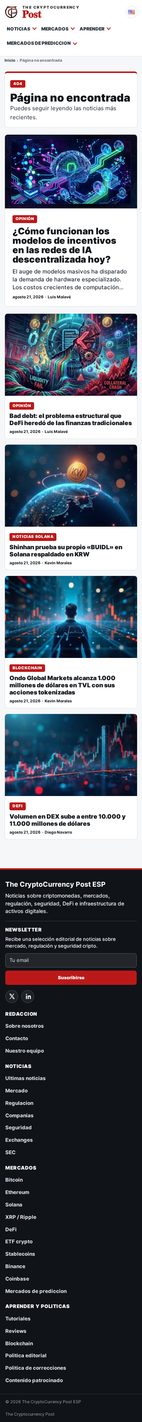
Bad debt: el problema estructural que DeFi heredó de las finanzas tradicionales (70, 419)
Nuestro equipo (24, 1051)
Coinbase (17, 1279)
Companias (19, 1115)
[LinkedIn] (27, 996)
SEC (10, 1152)
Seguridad (18, 1127)
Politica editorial (26, 1355)
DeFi (17, 806)
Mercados (55, 29)
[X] (11, 996)
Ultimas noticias (25, 1078)
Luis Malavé (59, 297)
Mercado (16, 1091)
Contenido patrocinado (34, 1380)
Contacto (16, 1038)
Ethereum (17, 1192)
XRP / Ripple (20, 1217)
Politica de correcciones (35, 1368)
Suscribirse (71, 977)
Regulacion (19, 1103)
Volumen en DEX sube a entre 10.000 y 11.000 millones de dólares (67, 820)
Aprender (92, 29)
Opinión (25, 218)
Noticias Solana (32, 536)
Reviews (16, 1331)
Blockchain (27, 667)
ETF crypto (19, 1241)
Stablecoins (20, 1254)
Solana (13, 1205)
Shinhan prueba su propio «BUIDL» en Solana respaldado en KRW (65, 551)
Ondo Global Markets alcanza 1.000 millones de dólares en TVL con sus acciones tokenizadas (62, 685)
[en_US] (131, 12)
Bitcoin (14, 1180)
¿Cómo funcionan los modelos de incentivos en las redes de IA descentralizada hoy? (64, 245)
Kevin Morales (58, 563)
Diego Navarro (58, 832)
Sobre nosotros (24, 1026)
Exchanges (19, 1140)
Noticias (18, 29)
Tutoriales (18, 1319)
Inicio (10, 61)
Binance (15, 1266)
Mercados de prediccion (39, 43)
